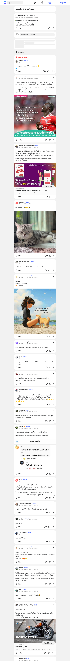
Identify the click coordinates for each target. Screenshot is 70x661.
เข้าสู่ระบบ (63, 3)
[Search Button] (9, 2)
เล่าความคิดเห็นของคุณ (28, 35)
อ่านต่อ (21, 285)
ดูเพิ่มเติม (30, 92)
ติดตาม (26, 60)
